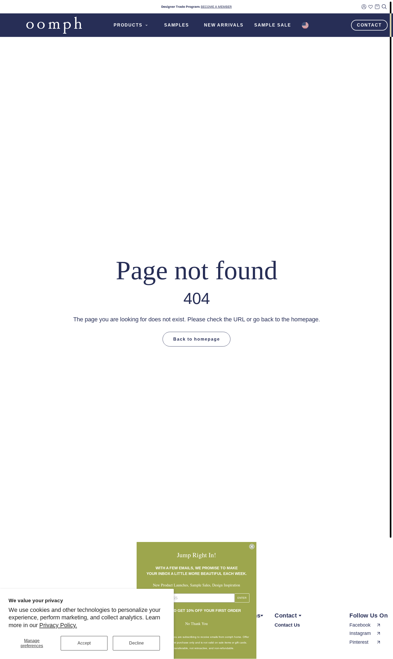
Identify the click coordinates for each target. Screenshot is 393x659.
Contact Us (287, 625)
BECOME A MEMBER (216, 7)
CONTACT (369, 25)
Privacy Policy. (58, 625)
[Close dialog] (252, 546)
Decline (136, 643)
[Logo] (54, 25)
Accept (84, 643)
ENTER (241, 597)
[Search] (384, 6)
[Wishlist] (370, 6)
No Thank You (196, 623)
